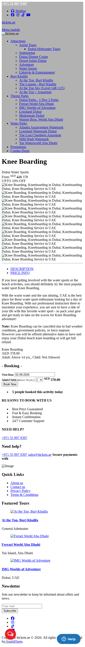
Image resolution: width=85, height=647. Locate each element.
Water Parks (18, 123)
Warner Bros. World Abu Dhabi (41, 119)
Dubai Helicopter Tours (44, 49)
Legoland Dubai (30, 111)
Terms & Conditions (24, 495)
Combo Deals (19, 151)
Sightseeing (27, 53)
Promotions (18, 147)
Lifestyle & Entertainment (37, 72)
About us (16, 483)
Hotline (20, 11)
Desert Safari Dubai (32, 61)
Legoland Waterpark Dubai (38, 131)
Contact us (17, 487)
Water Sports (28, 68)
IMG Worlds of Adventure (37, 108)
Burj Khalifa (19, 76)
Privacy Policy (20, 491)
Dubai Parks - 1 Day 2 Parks (39, 100)
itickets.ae (8, 22)
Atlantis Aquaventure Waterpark (41, 127)
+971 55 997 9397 (14, 3)
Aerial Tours (27, 45)
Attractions (18, 41)
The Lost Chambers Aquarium (40, 135)
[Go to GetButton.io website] (10, 642)
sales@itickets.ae (39, 454)
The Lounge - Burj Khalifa (37, 84)
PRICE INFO (20, 273)
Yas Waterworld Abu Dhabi (38, 143)
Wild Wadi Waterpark (34, 139)
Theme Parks (19, 96)
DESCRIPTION (22, 269)
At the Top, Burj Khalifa (36, 80)
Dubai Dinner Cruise (33, 57)
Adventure (26, 64)
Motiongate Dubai (31, 115)
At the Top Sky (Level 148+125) (42, 88)
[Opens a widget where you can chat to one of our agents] (69, 639)
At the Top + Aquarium (35, 92)
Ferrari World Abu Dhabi (36, 104)
